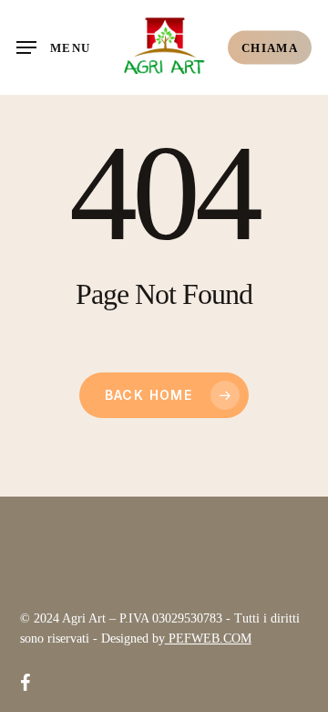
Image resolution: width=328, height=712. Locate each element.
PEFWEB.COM (208, 638)
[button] (53, 47)
